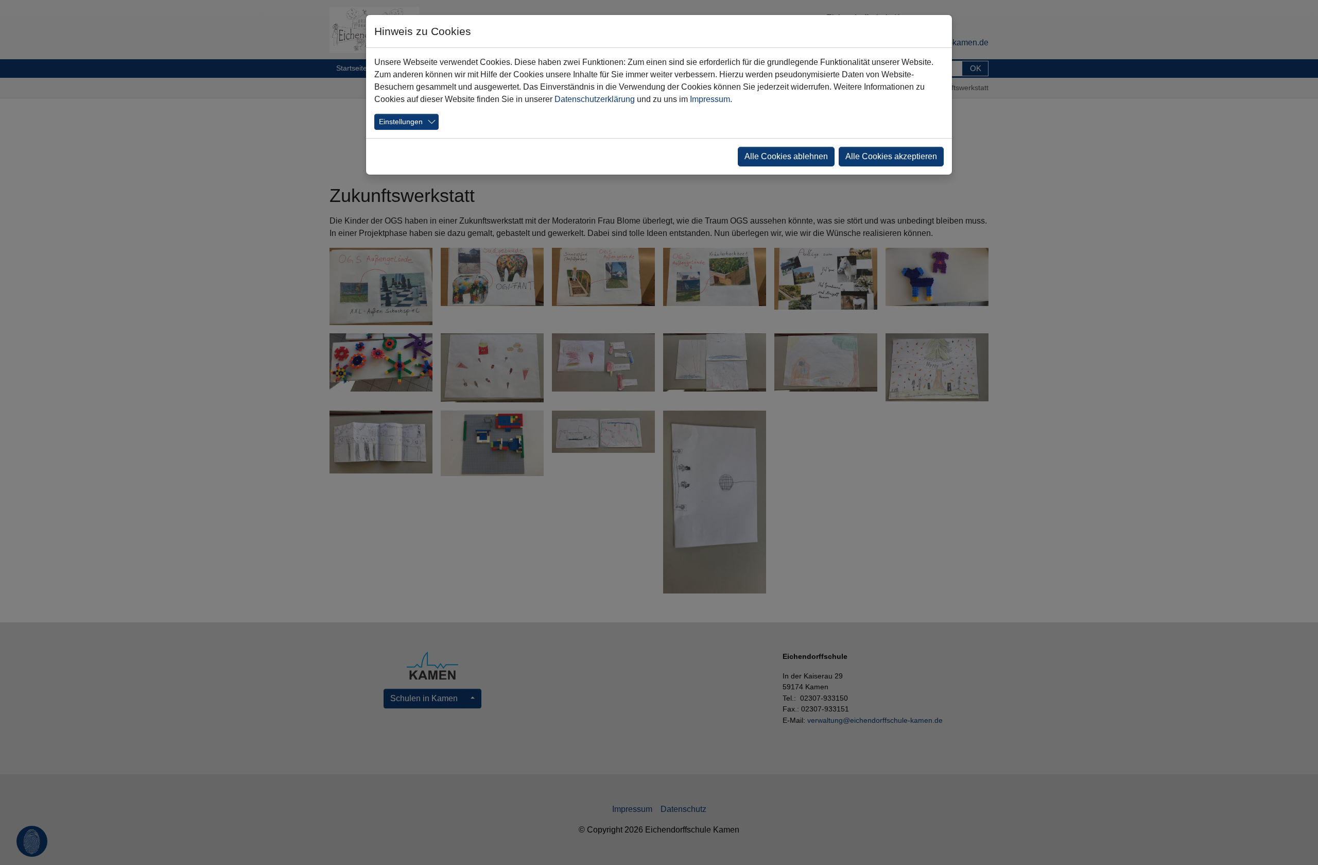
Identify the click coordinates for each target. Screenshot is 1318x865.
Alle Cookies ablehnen (786, 156)
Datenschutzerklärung (594, 99)
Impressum (710, 99)
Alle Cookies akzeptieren (891, 156)
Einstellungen (401, 121)
